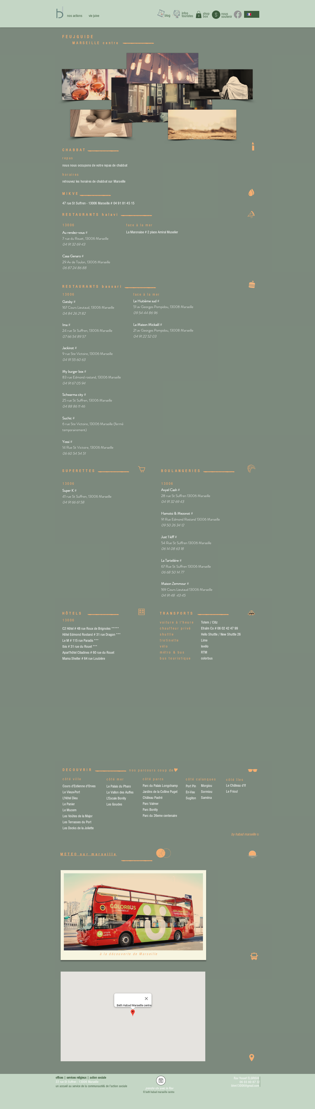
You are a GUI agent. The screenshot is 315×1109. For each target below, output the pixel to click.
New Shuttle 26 (230, 634)
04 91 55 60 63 (73, 359)
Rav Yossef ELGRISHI (246, 1078)
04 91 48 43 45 (173, 595)
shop (206, 13)
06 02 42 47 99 (227, 628)
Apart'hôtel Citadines (75, 652)
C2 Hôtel (68, 628)
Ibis (64, 646)
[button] (199, 14)
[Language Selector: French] (251, 14)
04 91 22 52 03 (144, 336)
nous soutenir (226, 15)
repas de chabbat (116, 165)
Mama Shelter (71, 658)
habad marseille (246, 834)
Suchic (67, 418)
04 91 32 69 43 (172, 501)
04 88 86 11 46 (73, 406)
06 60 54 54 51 (74, 453)
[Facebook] (237, 14)
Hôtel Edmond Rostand (77, 634)
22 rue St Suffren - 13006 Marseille (77, 1082)
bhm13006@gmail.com (245, 1086)
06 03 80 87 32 (250, 1082)
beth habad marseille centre (160, 1092)
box (205, 16)
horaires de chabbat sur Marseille (103, 181)
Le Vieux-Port (71, 792)
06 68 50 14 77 (172, 572)
